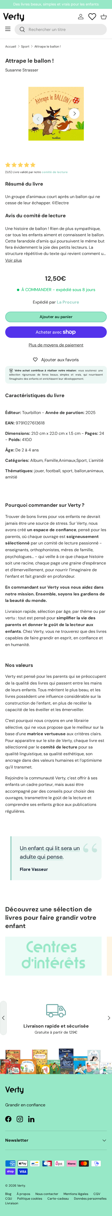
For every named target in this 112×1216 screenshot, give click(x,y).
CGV (97, 1194)
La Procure (68, 302)
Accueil (10, 46)
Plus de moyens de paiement (56, 345)
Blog (8, 1194)
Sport (25, 46)
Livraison (11, 1203)
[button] (103, 16)
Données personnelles (90, 1199)
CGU (8, 1199)
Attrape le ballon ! (47, 46)
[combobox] (61, 29)
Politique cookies (29, 1199)
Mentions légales (76, 1194)
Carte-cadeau (58, 1199)
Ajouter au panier (56, 316)
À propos (23, 1194)
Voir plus (13, 260)
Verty (21, 1186)
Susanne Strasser (21, 70)
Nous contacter (46, 1194)
